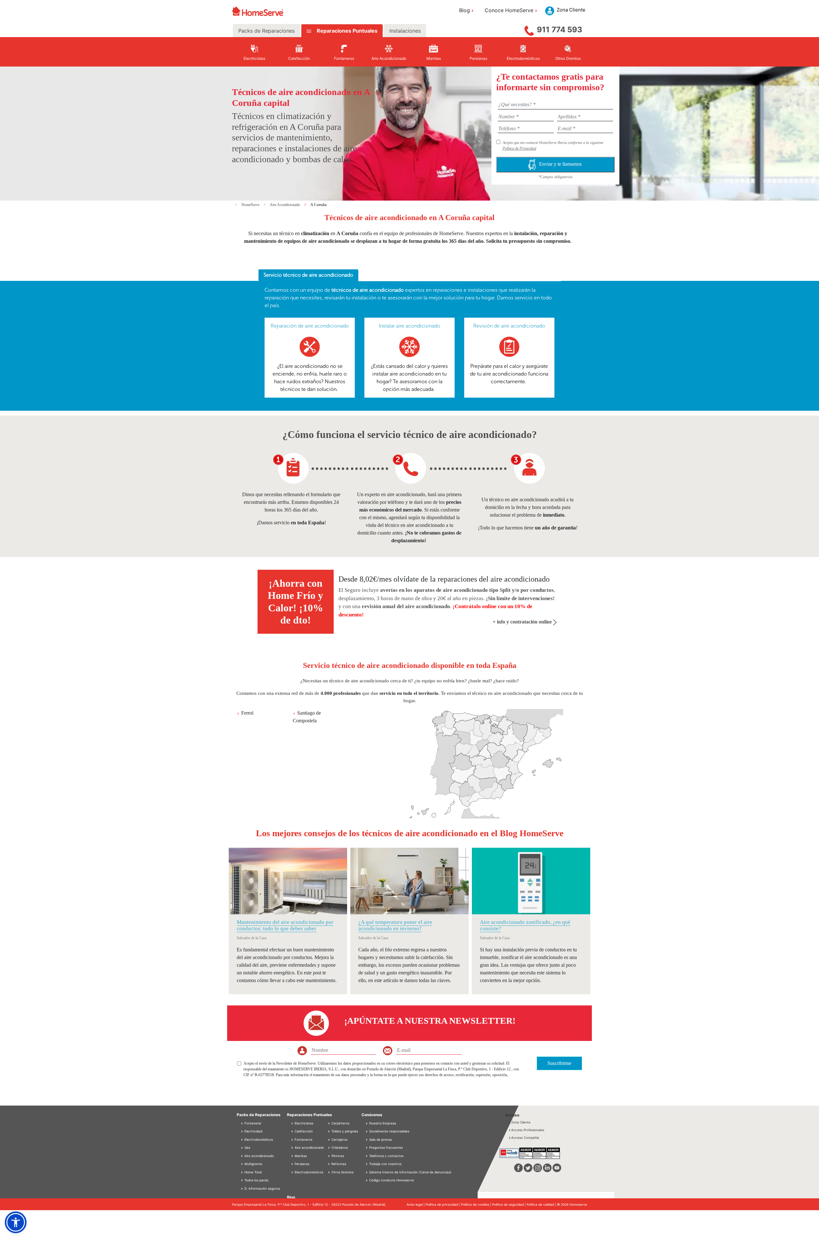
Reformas (338, 1164)
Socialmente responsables (389, 1131)
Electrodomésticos (258, 1139)
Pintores (337, 1156)
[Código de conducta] (367, 1180)
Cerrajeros (338, 1139)
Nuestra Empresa (382, 1123)
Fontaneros (303, 1139)
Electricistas (303, 1123)
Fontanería (252, 1123)
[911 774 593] (529, 29)
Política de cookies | (476, 1204)
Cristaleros (339, 1147)
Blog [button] (464, 10)
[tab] (308, 275)
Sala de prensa (380, 1139)
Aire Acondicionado (285, 204)
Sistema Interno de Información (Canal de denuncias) (410, 1172)
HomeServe (251, 204)
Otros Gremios (342, 1172)
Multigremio (252, 1164)
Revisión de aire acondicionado (509, 326)
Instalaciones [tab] (405, 31)
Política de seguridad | (509, 1204)
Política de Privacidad (519, 148)
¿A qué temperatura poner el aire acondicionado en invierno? (395, 925)
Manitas (300, 1156)
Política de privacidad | (443, 1204)
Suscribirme (559, 1063)
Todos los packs (255, 1180)
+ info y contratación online (523, 621)
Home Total (252, 1172)
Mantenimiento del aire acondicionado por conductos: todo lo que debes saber (285, 925)
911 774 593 (559, 29)
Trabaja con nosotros (385, 1164)
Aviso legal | (416, 1204)
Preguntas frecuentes (386, 1147)
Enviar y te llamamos (561, 164)
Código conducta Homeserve (391, 1180)
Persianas (301, 1164)
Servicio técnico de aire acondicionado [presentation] (308, 275)
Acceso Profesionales (527, 1130)
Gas (246, 1147)
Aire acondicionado (258, 1156)
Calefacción (303, 1131)
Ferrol (247, 713)
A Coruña (318, 204)
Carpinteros (339, 1123)
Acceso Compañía (525, 1137)
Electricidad (252, 1131)
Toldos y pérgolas (344, 1131)
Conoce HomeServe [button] (509, 10)
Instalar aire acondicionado (409, 326)
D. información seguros (261, 1188)
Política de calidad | (542, 1204)
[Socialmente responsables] (367, 1131)
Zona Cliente (520, 1122)
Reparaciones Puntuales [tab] (346, 31)
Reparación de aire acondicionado (310, 326)
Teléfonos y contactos (386, 1156)
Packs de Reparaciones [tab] (266, 31)
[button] (15, 1222)
